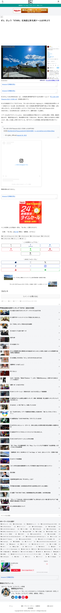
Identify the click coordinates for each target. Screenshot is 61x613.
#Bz (9, 131)
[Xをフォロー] (45, 262)
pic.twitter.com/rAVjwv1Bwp (45, 131)
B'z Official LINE (46, 236)
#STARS (26, 131)
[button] (30, 253)
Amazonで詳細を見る (8, 84)
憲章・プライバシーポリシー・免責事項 (30, 606)
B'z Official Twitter (6, 238)
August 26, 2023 (22, 135)
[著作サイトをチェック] (15, 262)
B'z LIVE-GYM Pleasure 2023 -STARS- (10, 236)
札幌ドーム (23, 238)
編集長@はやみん (17, 588)
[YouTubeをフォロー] (15, 269)
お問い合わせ (50, 606)
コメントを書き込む (30, 296)
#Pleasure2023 (19, 131)
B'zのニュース (16, 238)
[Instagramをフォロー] (45, 266)
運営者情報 (30, 608)
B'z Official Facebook (24, 236)
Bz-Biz (16, 232)
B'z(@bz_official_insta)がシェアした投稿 (21, 184)
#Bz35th (12, 131)
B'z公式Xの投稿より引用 (52, 80)
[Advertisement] (30, 33)
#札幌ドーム (33, 131)
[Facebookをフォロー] (15, 266)
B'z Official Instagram (35, 236)
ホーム (10, 606)
